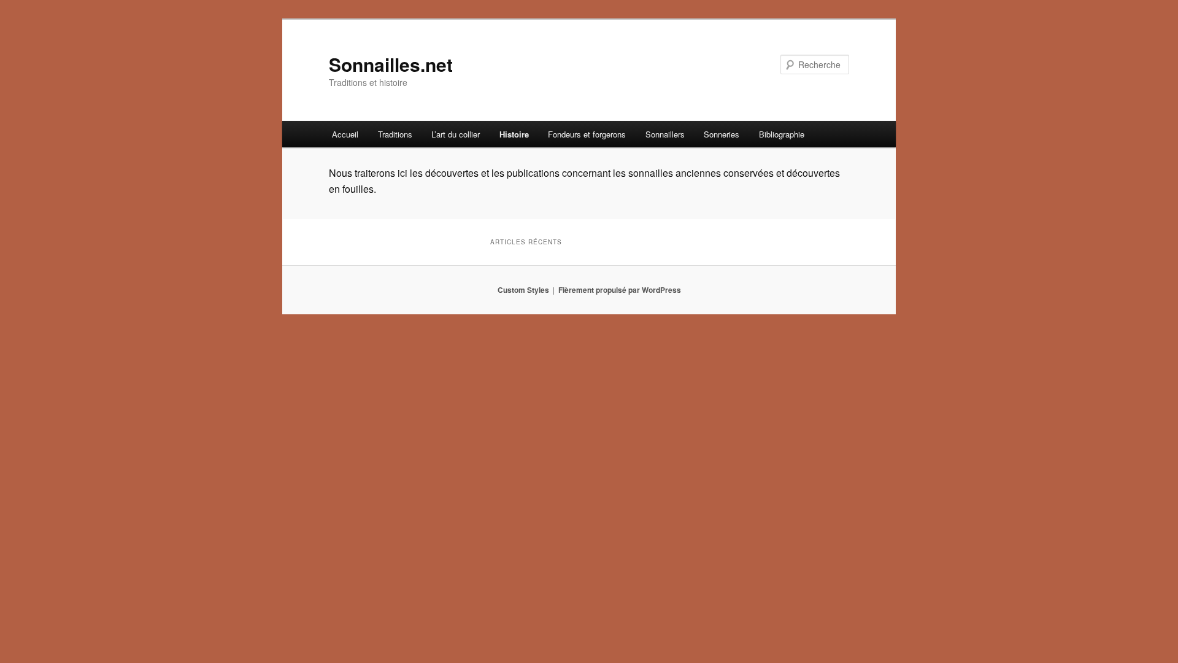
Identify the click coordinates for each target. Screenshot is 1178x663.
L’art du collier (455, 134)
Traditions (395, 134)
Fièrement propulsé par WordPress (619, 289)
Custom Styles (523, 289)
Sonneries (721, 134)
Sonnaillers (665, 134)
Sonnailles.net (391, 64)
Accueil (345, 134)
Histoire (514, 134)
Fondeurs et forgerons (587, 134)
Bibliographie (781, 134)
